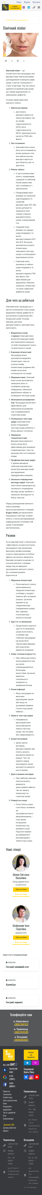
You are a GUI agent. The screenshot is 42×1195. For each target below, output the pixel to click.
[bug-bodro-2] (10, 1064)
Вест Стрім (33, 1187)
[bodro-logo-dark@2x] (5, 7)
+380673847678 (21, 1024)
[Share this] (6, 61)
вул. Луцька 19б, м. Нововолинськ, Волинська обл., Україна (34, 1126)
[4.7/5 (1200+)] (6, 1077)
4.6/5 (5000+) (12, 1085)
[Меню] (39, 7)
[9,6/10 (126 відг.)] (6, 1070)
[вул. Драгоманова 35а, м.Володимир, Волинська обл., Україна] (26, 1175)
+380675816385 (21, 1032)
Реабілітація (7, 1097)
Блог (4, 1115)
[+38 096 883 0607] (26, 1145)
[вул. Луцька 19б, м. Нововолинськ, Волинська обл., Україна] (26, 1125)
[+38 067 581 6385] (5, 1145)
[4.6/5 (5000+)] (6, 1085)
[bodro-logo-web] (10, 1055)
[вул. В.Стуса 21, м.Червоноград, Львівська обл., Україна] (5, 1172)
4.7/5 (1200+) (12, 1077)
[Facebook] (26, 1077)
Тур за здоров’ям (9, 1112)
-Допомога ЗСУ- (9, 1124)
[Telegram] (27, 1063)
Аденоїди (11, 984)
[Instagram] (31, 1077)
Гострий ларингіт (14, 1002)
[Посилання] (24, 7)
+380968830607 (21, 1040)
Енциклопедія (8, 1118)
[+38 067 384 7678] (26, 1097)
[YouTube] (36, 1077)
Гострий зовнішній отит (17, 966)
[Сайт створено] (31, 1190)
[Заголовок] (35, 1063)
